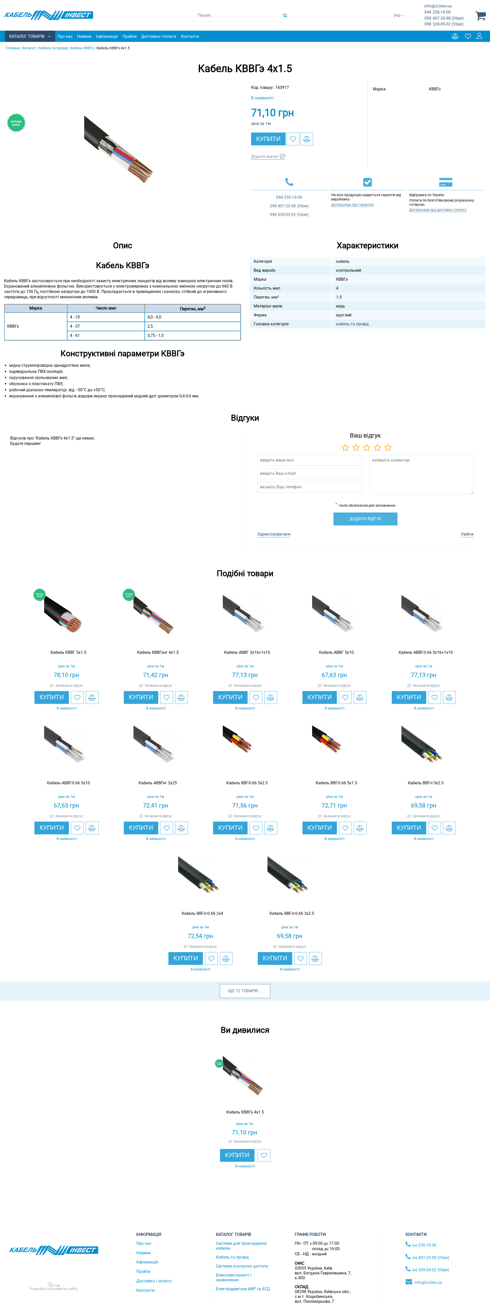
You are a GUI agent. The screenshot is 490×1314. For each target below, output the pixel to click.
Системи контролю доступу (242, 1266)
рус (397, 20)
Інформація (107, 36)
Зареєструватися (273, 534)
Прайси (129, 36)
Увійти (467, 534)
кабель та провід (352, 324)
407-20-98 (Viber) (444, 18)
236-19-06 (437, 12)
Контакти (190, 36)
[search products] (285, 15)
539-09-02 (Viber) (444, 24)
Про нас (64, 36)
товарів (249, 990)
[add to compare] (306, 139)
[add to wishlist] (293, 139)
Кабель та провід (232, 1257)
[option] (122, 154)
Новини (84, 36)
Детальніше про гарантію (352, 205)
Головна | (13, 48)
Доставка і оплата (158, 36)
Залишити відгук (69, 685)
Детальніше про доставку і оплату (438, 210)
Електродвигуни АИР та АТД (243, 1288)
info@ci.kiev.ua (428, 1282)
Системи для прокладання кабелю (241, 1246)
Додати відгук (264, 156)
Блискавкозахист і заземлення (233, 1277)
